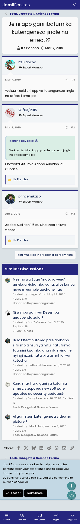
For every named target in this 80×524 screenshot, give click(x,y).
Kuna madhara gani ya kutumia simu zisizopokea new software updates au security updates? (40, 388)
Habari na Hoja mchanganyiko (34, 303)
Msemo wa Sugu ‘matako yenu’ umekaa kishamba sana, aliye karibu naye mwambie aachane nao (44, 284)
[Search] (75, 5)
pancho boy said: (21, 141)
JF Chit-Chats (23, 331)
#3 (73, 214)
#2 (73, 127)
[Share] (67, 80)
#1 (73, 80)
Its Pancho (30, 48)
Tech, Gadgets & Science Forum (35, 407)
